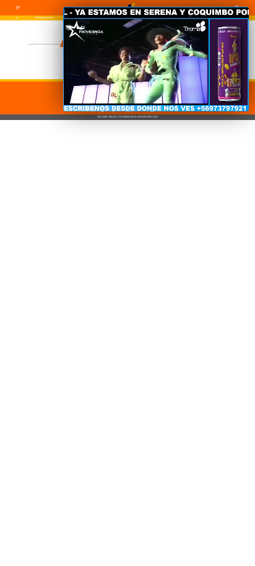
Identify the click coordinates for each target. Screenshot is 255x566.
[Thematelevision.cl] (17, 9)
